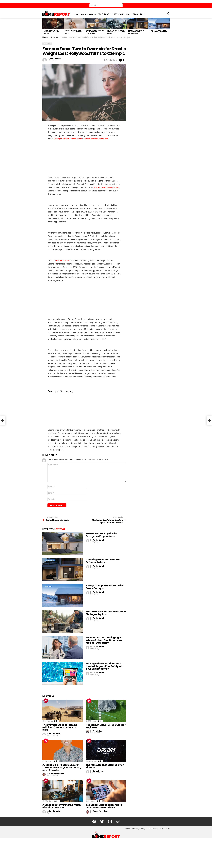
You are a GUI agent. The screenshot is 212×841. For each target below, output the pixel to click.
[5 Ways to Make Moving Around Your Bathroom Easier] (74, 23)
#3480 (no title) (138, 829)
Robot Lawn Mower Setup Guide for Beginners (105, 726)
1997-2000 (103, 14)
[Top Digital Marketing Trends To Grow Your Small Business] (106, 791)
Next (168, 26)
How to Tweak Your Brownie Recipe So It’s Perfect (51, 32)
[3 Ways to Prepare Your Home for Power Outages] (159, 23)
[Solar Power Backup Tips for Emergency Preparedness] (95, 23)
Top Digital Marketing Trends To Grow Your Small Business (104, 806)
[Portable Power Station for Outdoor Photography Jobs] (62, 621)
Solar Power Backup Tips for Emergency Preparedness (95, 32)
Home (127, 829)
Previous (43, 26)
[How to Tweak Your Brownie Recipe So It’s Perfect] (53, 23)
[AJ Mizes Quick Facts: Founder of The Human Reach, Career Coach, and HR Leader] (62, 751)
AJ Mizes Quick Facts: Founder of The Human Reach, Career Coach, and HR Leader (61, 767)
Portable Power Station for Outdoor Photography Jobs (106, 613)
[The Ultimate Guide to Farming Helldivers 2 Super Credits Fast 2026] (62, 711)
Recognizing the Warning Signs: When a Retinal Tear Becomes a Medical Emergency (104, 640)
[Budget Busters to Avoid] (2, 420)
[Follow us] (168, 13)
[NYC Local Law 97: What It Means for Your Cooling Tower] (116, 23)
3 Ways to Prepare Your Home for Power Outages (159, 31)
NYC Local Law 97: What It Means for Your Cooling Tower (116, 32)
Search (120, 5)
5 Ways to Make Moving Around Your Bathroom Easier (73, 32)
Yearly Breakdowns (84, 14)
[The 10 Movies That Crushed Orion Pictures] (106, 751)
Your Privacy (152, 829)
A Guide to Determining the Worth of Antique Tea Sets (61, 806)
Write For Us (165, 829)
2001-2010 (117, 14)
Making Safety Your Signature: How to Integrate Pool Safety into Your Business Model (104, 666)
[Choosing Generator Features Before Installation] (137, 23)
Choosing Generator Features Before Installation (136, 32)
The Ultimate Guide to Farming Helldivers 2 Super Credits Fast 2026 (59, 727)
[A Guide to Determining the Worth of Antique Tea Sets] (62, 791)
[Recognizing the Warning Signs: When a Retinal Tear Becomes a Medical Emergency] (62, 647)
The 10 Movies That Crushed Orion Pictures (105, 766)
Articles (60, 528)
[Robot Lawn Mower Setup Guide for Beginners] (106, 711)
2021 (142, 14)
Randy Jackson (63, 260)
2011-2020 (131, 14)
